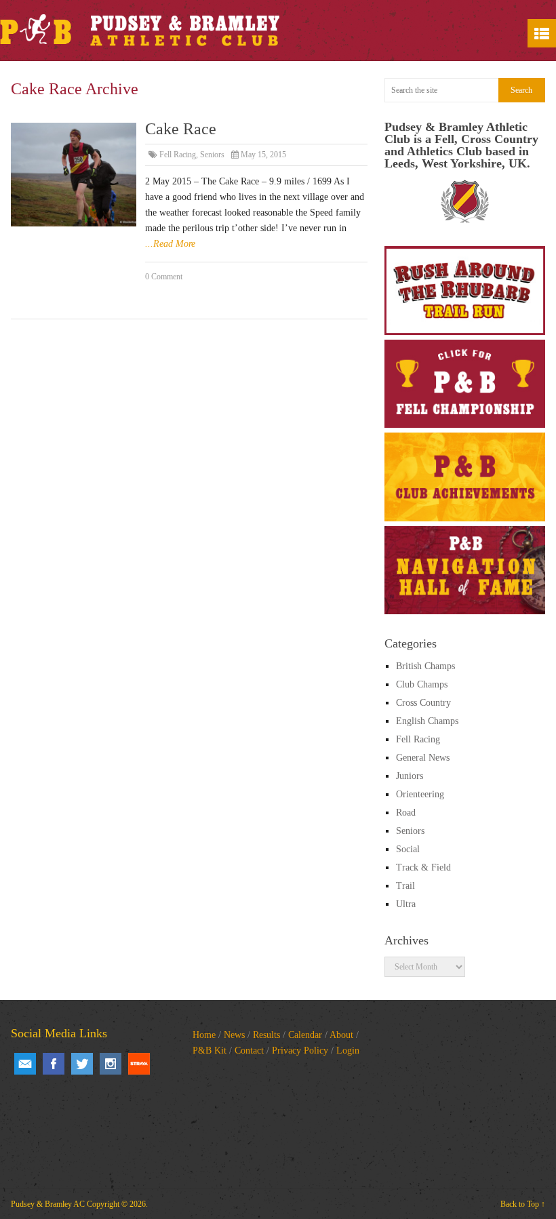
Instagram (110, 1064)
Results (266, 1035)
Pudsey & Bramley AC (48, 1204)
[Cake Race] (73, 175)
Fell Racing (177, 154)
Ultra (406, 904)
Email (25, 1064)
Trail (405, 886)
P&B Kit (209, 1050)
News (234, 1035)
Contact (249, 1050)
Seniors (212, 154)
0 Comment (163, 276)
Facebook (53, 1064)
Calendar (305, 1035)
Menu (542, 33)
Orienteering (420, 794)
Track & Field (423, 867)
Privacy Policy (300, 1050)
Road (406, 812)
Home (204, 1035)
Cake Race (180, 129)
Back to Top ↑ (522, 1204)
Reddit (139, 1064)
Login (347, 1050)
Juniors (409, 776)
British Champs (425, 666)
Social (408, 849)
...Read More (170, 244)
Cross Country (423, 703)
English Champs (427, 721)
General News (423, 758)
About (341, 1035)
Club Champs (422, 684)
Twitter (82, 1064)
